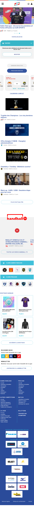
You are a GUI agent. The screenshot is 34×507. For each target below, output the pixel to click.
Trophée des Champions (22, 414)
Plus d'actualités (17, 202)
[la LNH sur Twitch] (7, 356)
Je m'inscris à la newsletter (16, 368)
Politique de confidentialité (19, 501)
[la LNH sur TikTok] (19, 356)
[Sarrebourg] (24, 83)
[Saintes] (10, 83)
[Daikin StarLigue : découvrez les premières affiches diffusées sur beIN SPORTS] (17, 15)
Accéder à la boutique (17, 342)
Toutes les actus (17, 36)
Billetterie (21, 88)
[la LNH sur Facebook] (11, 356)
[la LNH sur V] (15, 356)
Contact (30, 501)
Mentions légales (6, 501)
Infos (14, 88)
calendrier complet (17, 93)
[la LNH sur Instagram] (3, 356)
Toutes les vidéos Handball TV (17, 252)
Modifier (17, 54)
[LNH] (17, 4)
